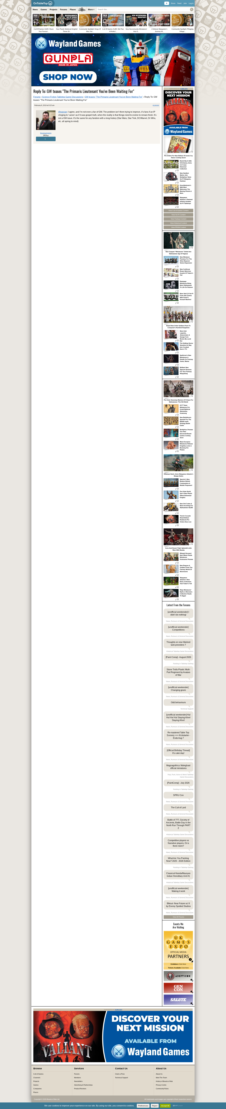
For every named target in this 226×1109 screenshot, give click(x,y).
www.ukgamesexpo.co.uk (178, 946)
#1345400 (156, 105)
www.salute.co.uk (178, 999)
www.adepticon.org (178, 976)
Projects (53, 9)
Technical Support (121, 1078)
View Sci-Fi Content (178, 215)
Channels (36, 1078)
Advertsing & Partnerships (83, 1085)
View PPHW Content (178, 227)
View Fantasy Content (178, 219)
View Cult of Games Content (178, 211)
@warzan (62, 112)
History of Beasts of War (164, 1081)
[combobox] (145, 9)
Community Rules (162, 1089)
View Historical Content (178, 223)
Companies (37, 1089)
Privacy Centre (161, 1085)
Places (73, 9)
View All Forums (178, 917)
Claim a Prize (120, 1074)
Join (185, 3)
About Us (159, 1074)
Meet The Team (161, 1078)
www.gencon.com (178, 988)
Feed (179, 3)
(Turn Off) (184, 89)
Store (173, 3)
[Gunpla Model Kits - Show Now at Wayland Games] (113, 60)
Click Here (178, 964)
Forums (63, 9)
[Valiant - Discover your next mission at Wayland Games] (178, 135)
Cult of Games (38, 1074)
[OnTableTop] (43, 3)
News (35, 9)
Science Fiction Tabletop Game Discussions (62, 97)
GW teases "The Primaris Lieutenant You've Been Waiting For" (114, 97)
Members (77, 1078)
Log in (191, 3)
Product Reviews (80, 1089)
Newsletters (78, 1081)
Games (44, 9)
